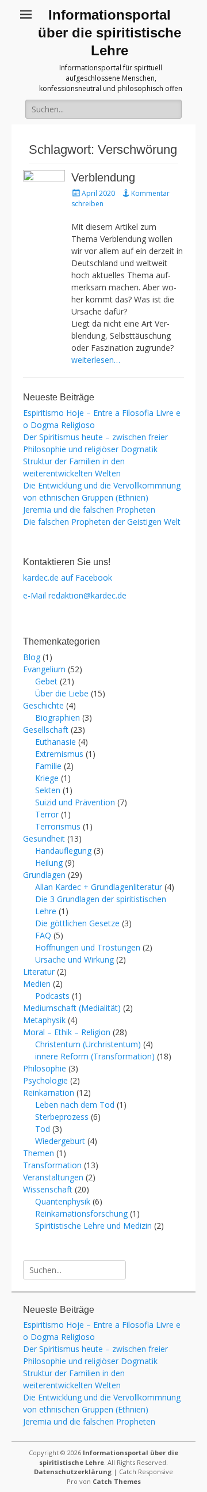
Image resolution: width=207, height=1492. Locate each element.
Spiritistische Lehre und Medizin (93, 1225)
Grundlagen (44, 874)
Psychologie (45, 1080)
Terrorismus (57, 826)
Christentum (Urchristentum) (88, 1044)
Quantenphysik (62, 1201)
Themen (38, 1153)
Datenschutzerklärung (73, 1471)
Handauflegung (63, 850)
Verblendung (103, 177)
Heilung (49, 862)
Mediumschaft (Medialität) (72, 1007)
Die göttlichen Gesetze (77, 923)
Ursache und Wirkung (74, 959)
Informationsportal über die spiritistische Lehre (109, 32)
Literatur (39, 971)
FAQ (43, 935)
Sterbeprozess (62, 1116)
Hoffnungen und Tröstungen (87, 947)
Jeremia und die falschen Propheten (89, 509)
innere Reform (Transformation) (95, 1056)
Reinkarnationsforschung (81, 1213)
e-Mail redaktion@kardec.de (74, 595)
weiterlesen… (95, 359)
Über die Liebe (62, 693)
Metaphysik (44, 1019)
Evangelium (44, 669)
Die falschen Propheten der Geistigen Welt (102, 521)
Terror (47, 814)
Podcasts (52, 995)
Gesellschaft (45, 729)
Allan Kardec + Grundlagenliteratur (98, 886)
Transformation (52, 1165)
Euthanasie (55, 741)
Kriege (47, 777)
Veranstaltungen (53, 1177)
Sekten (47, 790)
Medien (37, 983)
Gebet (46, 681)
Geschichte (43, 705)
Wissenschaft (47, 1189)
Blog (31, 657)
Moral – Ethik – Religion (66, 1032)
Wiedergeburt (60, 1140)
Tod (42, 1128)
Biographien (57, 717)
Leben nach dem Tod (74, 1104)
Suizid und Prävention (75, 802)
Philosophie (44, 1068)
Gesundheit (44, 838)
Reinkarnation (48, 1092)
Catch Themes (117, 1481)
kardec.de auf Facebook (67, 577)
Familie (48, 765)
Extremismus (59, 753)
